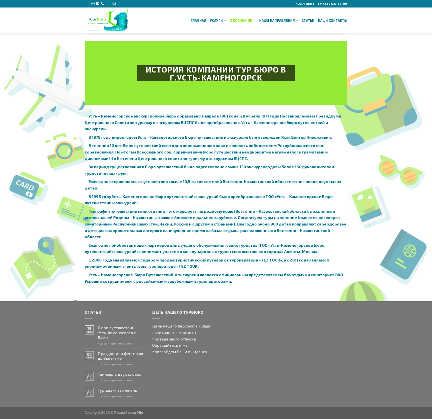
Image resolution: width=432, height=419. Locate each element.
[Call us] (102, 4)
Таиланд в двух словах (119, 374)
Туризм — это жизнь (117, 390)
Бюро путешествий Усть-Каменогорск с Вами (117, 332)
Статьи (308, 20)
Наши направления (277, 20)
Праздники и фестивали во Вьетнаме (121, 355)
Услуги (216, 20)
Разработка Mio (128, 412)
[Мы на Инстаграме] (93, 4)
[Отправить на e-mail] (97, 4)
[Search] (114, 3)
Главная (198, 20)
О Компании (241, 20)
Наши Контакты (332, 20)
